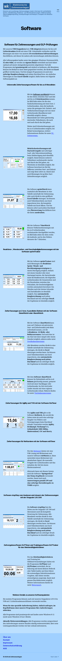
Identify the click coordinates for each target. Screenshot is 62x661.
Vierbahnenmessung (42, 393)
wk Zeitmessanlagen (15, 657)
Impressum (7, 643)
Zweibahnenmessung (35, 342)
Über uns (7, 637)
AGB (5, 648)
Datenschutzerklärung (12, 646)
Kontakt (6, 640)
